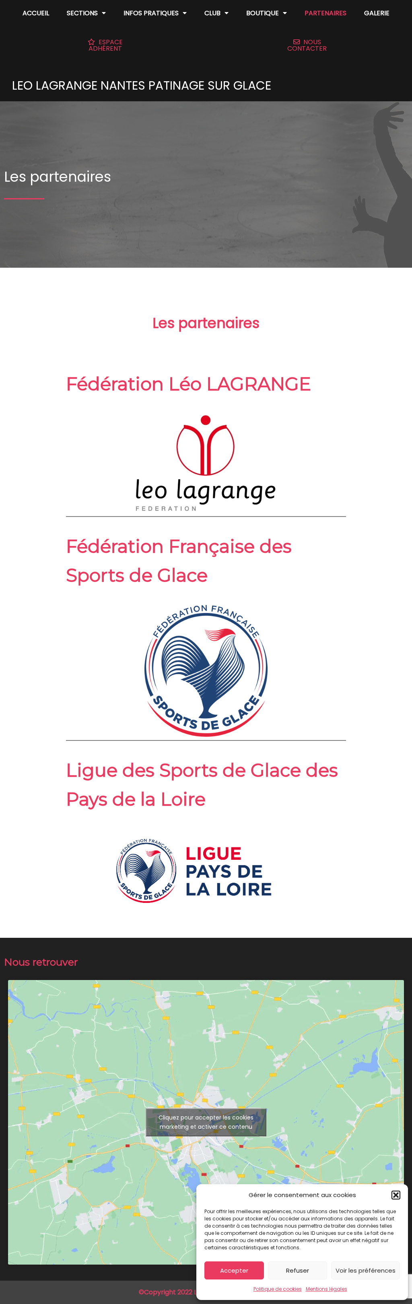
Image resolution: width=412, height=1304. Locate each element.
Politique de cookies (277, 1289)
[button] (396, 1195)
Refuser (297, 1270)
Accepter (234, 1270)
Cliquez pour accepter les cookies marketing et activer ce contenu (206, 1122)
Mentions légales (326, 1289)
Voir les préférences (366, 1270)
